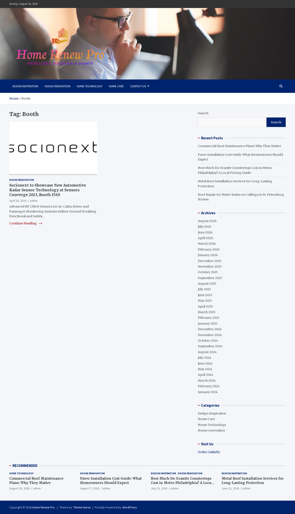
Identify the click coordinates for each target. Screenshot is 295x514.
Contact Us (138, 86)
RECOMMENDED (25, 465)
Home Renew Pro (43, 507)
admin (34, 201)
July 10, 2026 (159, 488)
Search (203, 113)
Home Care (116, 86)
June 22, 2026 (230, 488)
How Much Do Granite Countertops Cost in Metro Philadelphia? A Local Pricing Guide (182, 482)
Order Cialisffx (209, 452)
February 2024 (209, 386)
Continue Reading (23, 223)
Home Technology (89, 86)
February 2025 (208, 318)
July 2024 (204, 358)
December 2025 (209, 261)
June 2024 (205, 363)
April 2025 (205, 306)
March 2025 (207, 312)
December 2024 (210, 329)
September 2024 (210, 346)
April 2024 (205, 375)
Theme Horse (82, 507)
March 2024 (207, 380)
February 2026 (209, 249)
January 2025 (207, 323)
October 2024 (208, 341)
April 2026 (205, 238)
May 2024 (205, 369)
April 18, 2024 (17, 201)
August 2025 (207, 284)
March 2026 (207, 244)
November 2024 (210, 335)
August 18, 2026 (19, 488)
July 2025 (204, 289)
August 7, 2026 (89, 488)
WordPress (129, 507)
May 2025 (205, 301)
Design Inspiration (25, 86)
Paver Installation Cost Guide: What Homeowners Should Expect (111, 480)
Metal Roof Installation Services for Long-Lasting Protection (253, 480)
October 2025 (208, 272)
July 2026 (204, 226)
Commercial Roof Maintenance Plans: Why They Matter (239, 146)
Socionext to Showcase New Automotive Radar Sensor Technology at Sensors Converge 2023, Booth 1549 (47, 190)
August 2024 (207, 352)
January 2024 (208, 392)
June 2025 (205, 295)
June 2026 (205, 232)
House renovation (57, 86)
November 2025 (210, 266)
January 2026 (208, 255)
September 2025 (210, 278)
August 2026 (207, 221)
